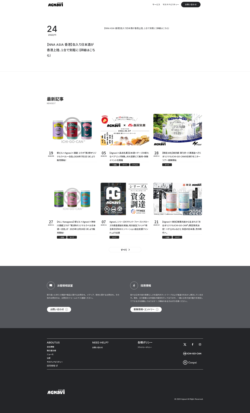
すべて (124, 250)
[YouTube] (200, 344)
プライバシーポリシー (145, 347)
